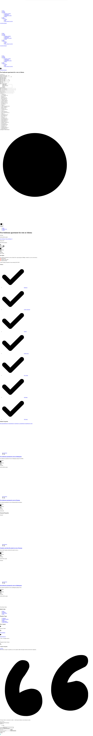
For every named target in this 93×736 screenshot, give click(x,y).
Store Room (3, 123)
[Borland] (7, 86)
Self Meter (4, 117)
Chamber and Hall (7, 13)
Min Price (2, 79)
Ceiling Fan (4, 99)
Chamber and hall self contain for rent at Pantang (11, 548)
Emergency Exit (4, 102)
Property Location (19, 423)
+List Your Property (3, 23)
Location (1, 74)
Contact (5, 19)
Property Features (8, 423)
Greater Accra (4, 229)
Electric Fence (4, 101)
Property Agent (29, 423)
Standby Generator (5, 122)
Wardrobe (3, 126)
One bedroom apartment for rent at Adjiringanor (11, 585)
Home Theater (4, 107)
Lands (3, 17)
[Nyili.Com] (8, 8)
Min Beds (2, 77)
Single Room (6, 14)
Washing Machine (4, 127)
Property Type (2, 76)
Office (2, 113)
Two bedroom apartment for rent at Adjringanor (11, 456)
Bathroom (4, 97)
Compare (1, 648)
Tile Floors (4, 125)
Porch (3, 116)
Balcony (3, 96)
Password (1, 728)
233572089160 (2, 632)
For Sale (3, 11)
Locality (1, 93)
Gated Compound (5, 106)
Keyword (1, 90)
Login (11, 729)
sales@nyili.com (3, 636)
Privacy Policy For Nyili (8, 21)
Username (1, 727)
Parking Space (4, 114)
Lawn (2, 110)
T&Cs (3, 614)
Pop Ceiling (4, 115)
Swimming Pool (4, 124)
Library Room (4, 111)
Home (3, 10)
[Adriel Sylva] (7, 84)
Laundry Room (4, 109)
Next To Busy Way (5, 112)
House (3, 620)
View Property (4, 496)
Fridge (3, 105)
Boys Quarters (4, 98)
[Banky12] (7, 87)
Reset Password (13, 730)
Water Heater (4, 128)
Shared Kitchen (4, 120)
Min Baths (2, 78)
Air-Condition (4, 95)
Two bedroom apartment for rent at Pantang (10, 500)
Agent (1, 87)
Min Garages (2, 83)
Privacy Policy (4, 613)
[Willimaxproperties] (7, 85)
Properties (4, 612)
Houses (5, 16)
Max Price (2, 80)
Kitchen (3, 108)
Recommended (2, 423)
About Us (3, 18)
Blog (5, 20)
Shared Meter (4, 121)
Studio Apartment (5, 622)
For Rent (3, 12)
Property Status (2, 75)
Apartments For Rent (7, 15)
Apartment (4, 618)
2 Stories (3, 94)
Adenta (3, 230)
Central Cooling (4, 100)
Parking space (26, 353)
